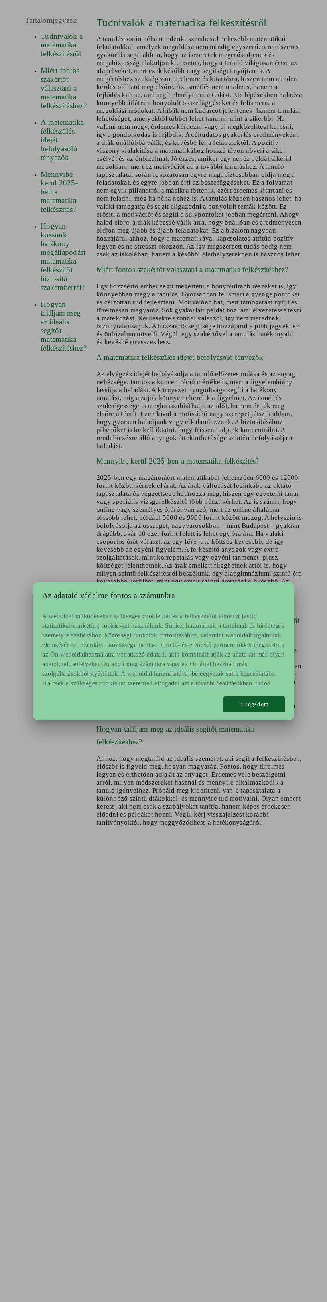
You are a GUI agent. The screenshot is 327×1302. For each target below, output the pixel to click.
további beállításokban (224, 683)
